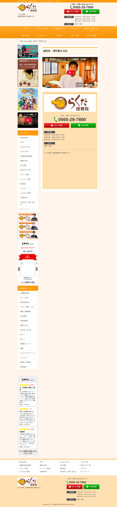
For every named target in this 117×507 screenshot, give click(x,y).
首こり (22, 334)
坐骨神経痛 (24, 321)
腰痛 (21, 348)
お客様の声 (58, 28)
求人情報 (58, 35)
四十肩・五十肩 (25, 330)
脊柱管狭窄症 (24, 302)
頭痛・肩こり (24, 325)
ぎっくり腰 (24, 297)
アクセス (75, 28)
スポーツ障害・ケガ (27, 307)
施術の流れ (25, 35)
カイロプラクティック (27, 353)
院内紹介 (23, 184)
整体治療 (23, 367)
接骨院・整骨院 (25, 362)
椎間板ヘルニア (25, 344)
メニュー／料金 (42, 28)
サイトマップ (24, 209)
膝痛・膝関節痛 (25, 311)
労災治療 (23, 316)
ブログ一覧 (24, 151)
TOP (25, 28)
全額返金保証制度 (26, 156)
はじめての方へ (42, 35)
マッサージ (24, 357)
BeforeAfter (24, 137)
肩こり (22, 339)
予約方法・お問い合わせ (91, 29)
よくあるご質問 (91, 35)
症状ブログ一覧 (25, 170)
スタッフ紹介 (74, 35)
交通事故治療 (24, 293)
